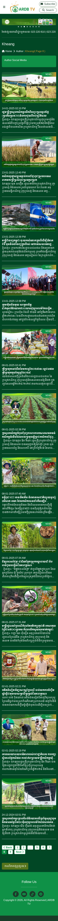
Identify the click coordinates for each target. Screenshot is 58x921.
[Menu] (4, 7)
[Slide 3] (24, 26)
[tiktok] (32, 894)
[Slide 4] (27, 26)
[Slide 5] (30, 26)
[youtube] (24, 894)
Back (9, 847)
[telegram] (41, 894)
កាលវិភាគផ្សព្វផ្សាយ (14, 866)
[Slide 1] (18, 26)
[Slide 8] (39, 26)
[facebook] (16, 894)
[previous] (6, 22)
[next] (52, 22)
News (48, 74)
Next (18, 852)
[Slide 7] (36, 26)
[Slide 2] (21, 26)
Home (8, 51)
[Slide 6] (33, 26)
